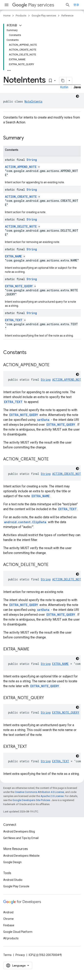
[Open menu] (6, 5)
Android (8, 912)
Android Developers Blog (19, 831)
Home (6, 15)
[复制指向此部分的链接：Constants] (31, 352)
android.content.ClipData (25, 522)
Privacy (20, 955)
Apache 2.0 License (52, 796)
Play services (41, 5)
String (32, 160)
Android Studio (12, 879)
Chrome (8, 918)
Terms (7, 955)
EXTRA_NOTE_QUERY (19, 286)
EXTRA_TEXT (13, 320)
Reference (67, 15)
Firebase (8, 925)
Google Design (12, 862)
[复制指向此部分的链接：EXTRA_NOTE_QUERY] (48, 698)
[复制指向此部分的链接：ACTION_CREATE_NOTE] (53, 459)
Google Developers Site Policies (31, 800)
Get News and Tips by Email (21, 838)
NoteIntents (33, 101)
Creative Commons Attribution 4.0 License (39, 792)
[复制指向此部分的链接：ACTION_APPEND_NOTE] (54, 365)
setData (43, 420)
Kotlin (64, 87)
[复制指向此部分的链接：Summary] (28, 138)
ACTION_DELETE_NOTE (21, 226)
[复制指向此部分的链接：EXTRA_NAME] (33, 649)
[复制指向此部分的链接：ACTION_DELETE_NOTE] (53, 565)
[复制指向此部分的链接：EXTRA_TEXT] (31, 746)
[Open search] (67, 4)
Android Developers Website (21, 855)
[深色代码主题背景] (77, 96)
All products (11, 938)
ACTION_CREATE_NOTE (21, 197)
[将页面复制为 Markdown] (63, 80)
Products (21, 15)
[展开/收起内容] (20, 25)
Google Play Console (16, 886)
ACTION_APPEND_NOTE (20, 167)
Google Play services (44, 15)
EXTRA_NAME (13, 256)
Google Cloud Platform (17, 931)
